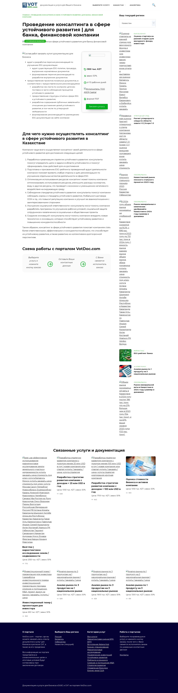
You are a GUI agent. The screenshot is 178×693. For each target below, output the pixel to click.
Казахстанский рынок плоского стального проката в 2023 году (144, 179)
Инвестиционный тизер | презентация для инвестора (37, 605)
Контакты (124, 655)
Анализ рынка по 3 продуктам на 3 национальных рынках (104, 588)
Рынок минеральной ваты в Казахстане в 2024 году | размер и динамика (144, 388)
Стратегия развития (96, 665)
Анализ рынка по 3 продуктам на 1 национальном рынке (69, 588)
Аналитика (135, 5)
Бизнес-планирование (98, 647)
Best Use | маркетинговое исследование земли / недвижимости (35, 551)
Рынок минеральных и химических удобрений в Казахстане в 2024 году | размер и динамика (145, 210)
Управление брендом (97, 668)
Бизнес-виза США (95, 670)
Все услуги (92, 637)
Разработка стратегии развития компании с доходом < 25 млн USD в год (71, 481)
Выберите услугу (101, 5)
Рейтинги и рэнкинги (97, 660)
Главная (26, 15)
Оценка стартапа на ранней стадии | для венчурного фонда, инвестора (144, 40)
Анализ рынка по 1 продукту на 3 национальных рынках (145, 371)
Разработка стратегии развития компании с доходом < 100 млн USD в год (106, 487)
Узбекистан (60, 642)
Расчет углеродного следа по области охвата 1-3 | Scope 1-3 (144, 120)
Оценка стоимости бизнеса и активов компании (137, 482)
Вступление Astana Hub (98, 644)
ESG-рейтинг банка (143, 353)
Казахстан (118, 5)
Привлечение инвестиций (99, 655)
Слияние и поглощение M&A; (100, 663)
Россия (58, 637)
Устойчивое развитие (35, 41)
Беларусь (59, 639)
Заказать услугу (97, 106)
